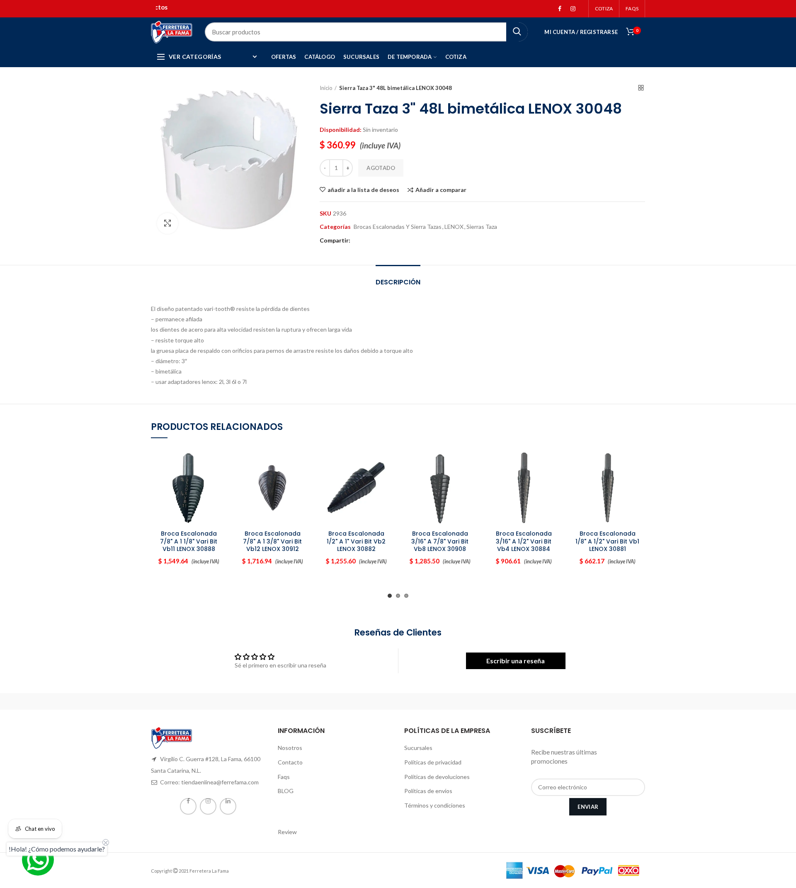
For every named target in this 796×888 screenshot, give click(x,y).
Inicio (326, 88)
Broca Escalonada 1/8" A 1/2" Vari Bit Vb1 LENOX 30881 (607, 541)
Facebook (559, 8)
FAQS (632, 8)
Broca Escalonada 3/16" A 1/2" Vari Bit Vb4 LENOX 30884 (524, 541)
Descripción (398, 282)
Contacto (290, 762)
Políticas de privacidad (432, 762)
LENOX (454, 226)
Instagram (573, 8)
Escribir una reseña (515, 661)
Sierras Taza (481, 226)
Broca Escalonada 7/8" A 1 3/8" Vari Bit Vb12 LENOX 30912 (272, 541)
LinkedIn (228, 806)
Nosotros (290, 747)
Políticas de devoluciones (437, 776)
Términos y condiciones (434, 805)
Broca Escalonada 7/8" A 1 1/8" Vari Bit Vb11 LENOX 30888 (188, 541)
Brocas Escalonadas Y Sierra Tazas (398, 226)
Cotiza (604, 8)
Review (287, 831)
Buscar (517, 31)
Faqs (284, 776)
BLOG (286, 790)
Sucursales (418, 747)
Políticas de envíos (428, 790)
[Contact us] (38, 860)
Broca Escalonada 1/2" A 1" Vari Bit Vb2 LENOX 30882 (356, 541)
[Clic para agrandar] (167, 223)
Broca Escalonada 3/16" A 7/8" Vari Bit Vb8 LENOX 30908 (439, 541)
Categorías (335, 226)
